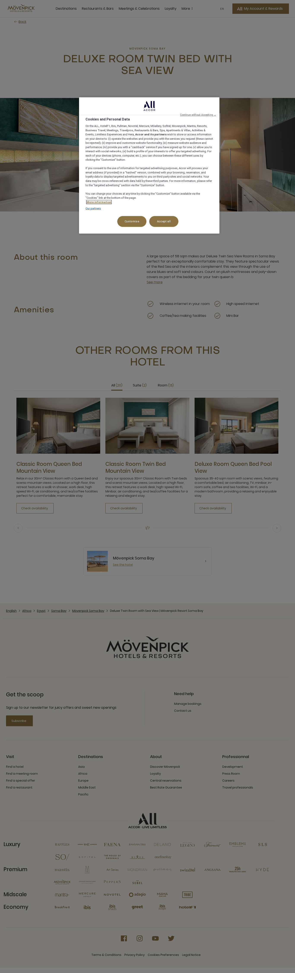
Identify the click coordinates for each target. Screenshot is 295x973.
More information (99, 202)
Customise (132, 221)
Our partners (93, 208)
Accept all (164, 221)
